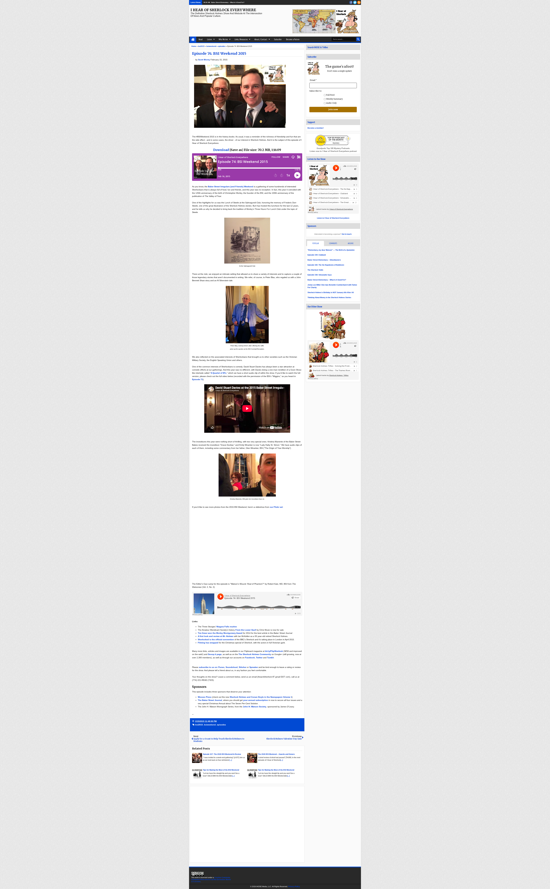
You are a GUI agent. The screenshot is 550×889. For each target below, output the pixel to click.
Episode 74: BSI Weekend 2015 (219, 53)
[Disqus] (247, 824)
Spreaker (253, 667)
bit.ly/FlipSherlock (274, 651)
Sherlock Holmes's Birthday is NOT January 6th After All (331, 293)
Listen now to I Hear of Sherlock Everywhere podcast (333, 151)
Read (201, 39)
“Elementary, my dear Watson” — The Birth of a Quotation (331, 250)
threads (355, 2)
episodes (221, 725)
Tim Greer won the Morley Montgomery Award (220, 633)
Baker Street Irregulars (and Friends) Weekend (230, 186)
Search (358, 39)
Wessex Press (204, 697)
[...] (230, 760)
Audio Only (331, 103)
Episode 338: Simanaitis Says (320, 275)
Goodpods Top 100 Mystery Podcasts (333, 148)
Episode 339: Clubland (317, 255)
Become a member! (316, 128)
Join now (333, 109)
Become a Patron (292, 39)
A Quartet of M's (218, 373)
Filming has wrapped (208, 643)
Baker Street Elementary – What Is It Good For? (327, 280)
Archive (350, 243)
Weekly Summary (334, 99)
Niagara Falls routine (226, 626)
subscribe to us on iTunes (211, 667)
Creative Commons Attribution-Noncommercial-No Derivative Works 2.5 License (211, 880)
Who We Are (223, 39)
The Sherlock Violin (315, 270)
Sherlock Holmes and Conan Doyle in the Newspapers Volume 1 (261, 697)
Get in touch (346, 234)
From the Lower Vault (245, 630)
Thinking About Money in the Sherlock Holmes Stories (329, 298)
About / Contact (260, 39)
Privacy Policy (294, 887)
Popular (315, 243)
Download (221, 150)
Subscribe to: (315, 91)
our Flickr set (276, 507)
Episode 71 (197, 379)
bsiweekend (210, 725)
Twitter (259, 657)
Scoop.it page (215, 654)
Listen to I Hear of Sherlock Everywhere (333, 218)
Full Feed (330, 95)
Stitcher (242, 667)
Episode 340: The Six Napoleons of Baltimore (326, 265)
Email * (313, 80)
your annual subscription (255, 700)
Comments (333, 243)
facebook (351, 2)
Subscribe (278, 39)
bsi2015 (199, 725)
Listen (209, 39)
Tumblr (270, 657)
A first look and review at (215, 636)
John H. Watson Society (254, 706)
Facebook (250, 657)
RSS (359, 2)
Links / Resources (241, 39)
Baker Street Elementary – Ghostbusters (324, 260)
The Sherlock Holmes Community (254, 654)
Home (193, 39)
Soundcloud (232, 667)
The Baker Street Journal (210, 700)
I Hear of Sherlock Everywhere (223, 10)
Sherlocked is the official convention (216, 639)
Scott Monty (204, 60)
